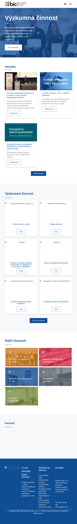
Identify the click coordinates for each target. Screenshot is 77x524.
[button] (65, 4)
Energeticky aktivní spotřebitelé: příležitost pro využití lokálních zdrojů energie (19, 146)
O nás (25, 467)
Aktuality (26, 471)
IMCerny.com (38, 513)
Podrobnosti (14, 113)
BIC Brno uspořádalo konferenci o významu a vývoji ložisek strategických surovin (20, 95)
